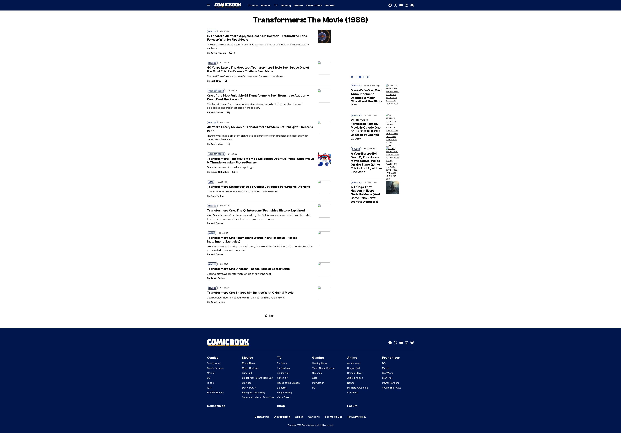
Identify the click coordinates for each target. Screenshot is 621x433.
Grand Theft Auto (391, 387)
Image (210, 382)
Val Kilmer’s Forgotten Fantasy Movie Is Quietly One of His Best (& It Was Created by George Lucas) (366, 129)
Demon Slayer (355, 372)
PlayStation (318, 382)
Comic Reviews (215, 368)
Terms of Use (334, 416)
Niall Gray (216, 80)
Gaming (286, 5)
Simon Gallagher (220, 171)
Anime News (354, 363)
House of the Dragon (288, 382)
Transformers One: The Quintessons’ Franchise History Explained (256, 210)
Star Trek (387, 377)
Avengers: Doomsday (253, 392)
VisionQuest (283, 397)
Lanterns (282, 387)
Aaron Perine (218, 278)
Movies (266, 5)
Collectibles (314, 5)
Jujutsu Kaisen (355, 377)
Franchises (391, 357)
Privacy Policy (357, 416)
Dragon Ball (353, 368)
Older (269, 315)
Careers (314, 416)
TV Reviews (283, 368)
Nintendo (317, 372)
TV (276, 5)
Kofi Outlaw (217, 112)
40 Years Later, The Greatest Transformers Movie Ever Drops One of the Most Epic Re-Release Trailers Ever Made (258, 69)
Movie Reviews (250, 368)
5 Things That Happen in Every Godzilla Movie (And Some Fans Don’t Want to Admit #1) (365, 194)
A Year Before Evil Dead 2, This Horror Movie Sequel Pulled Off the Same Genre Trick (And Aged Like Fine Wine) (366, 163)
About (299, 416)
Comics (253, 5)
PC (313, 387)
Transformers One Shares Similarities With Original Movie (250, 292)
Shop (281, 406)
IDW (209, 387)
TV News (282, 363)
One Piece (353, 392)
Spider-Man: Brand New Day (257, 377)
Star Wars (387, 372)
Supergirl (247, 372)
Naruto (351, 382)
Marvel (210, 372)
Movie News (248, 363)
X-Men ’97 (282, 377)
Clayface (246, 382)
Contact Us (262, 416)
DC (208, 377)
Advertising (282, 416)
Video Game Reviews (323, 368)
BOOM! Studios (215, 392)
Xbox (315, 377)
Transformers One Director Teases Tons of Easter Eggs (248, 269)
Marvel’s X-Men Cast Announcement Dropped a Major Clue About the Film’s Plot (366, 98)
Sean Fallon (217, 196)
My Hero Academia (357, 387)
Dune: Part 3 (249, 387)
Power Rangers (390, 382)
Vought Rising (284, 392)
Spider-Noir (283, 372)
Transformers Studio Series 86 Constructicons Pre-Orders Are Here (258, 187)
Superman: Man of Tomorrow (258, 397)
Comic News (213, 363)
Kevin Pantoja (218, 52)
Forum (329, 5)
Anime (298, 5)
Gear (211, 182)
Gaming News (319, 363)
